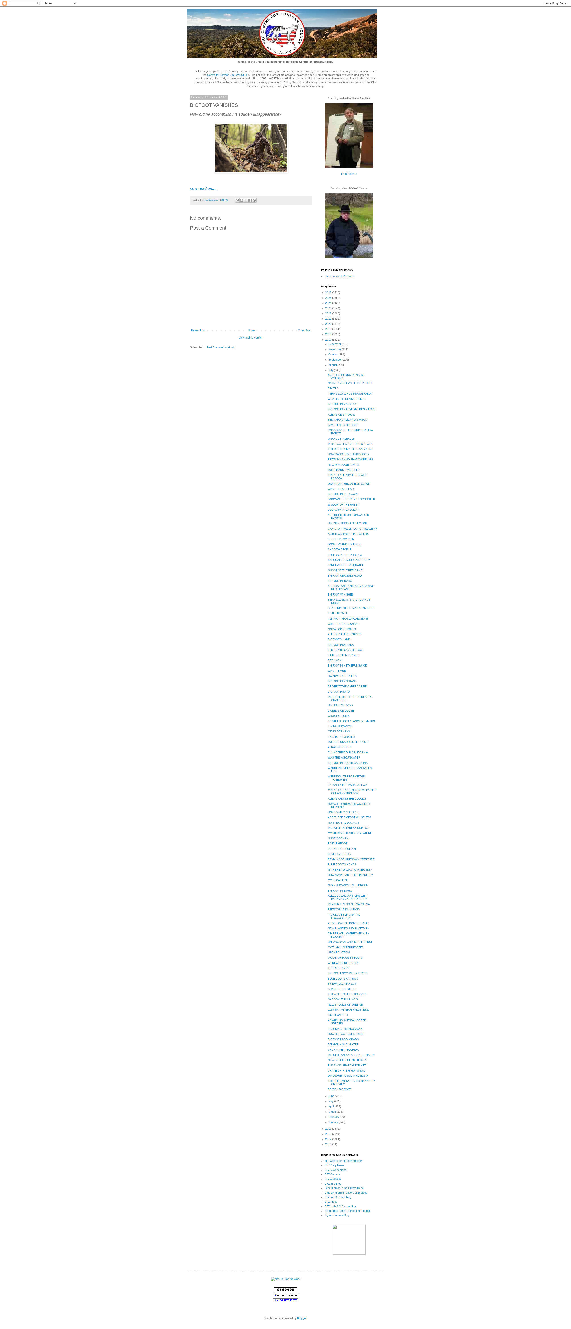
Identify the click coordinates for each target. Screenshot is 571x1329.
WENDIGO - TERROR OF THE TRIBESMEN (346, 778)
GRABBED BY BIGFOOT (343, 425)
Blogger (301, 1318)
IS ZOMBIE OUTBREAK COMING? (349, 828)
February (334, 1116)
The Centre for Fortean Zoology (343, 1160)
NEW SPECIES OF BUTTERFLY (347, 1060)
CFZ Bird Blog (333, 1183)
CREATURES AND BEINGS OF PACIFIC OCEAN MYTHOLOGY (352, 792)
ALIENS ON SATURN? (341, 414)
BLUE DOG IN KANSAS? (343, 978)
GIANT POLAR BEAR (341, 489)
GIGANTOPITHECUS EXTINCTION (349, 483)
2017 (328, 339)
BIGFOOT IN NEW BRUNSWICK (347, 665)
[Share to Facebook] (250, 200)
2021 (328, 318)
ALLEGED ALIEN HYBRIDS (344, 634)
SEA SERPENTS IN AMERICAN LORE (351, 608)
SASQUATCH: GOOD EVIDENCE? (349, 560)
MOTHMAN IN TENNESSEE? (346, 947)
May (331, 1101)
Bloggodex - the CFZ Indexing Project (347, 1210)
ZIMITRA (333, 388)
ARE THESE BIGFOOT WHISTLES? (349, 817)
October (333, 354)
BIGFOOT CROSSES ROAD (345, 575)
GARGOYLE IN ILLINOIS (343, 999)
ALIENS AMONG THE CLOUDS (347, 798)
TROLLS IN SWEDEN (341, 539)
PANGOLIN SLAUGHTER (343, 1044)
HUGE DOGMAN (338, 838)
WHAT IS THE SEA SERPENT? (346, 399)
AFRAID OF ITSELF (340, 747)
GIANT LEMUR (337, 671)
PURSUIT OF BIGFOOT (342, 848)
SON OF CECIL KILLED (342, 989)
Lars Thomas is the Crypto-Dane (344, 1188)
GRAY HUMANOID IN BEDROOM (348, 885)
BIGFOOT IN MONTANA (342, 681)
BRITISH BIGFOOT (339, 1089)
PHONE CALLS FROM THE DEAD (349, 923)
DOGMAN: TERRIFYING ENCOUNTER (351, 499)
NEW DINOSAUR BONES (343, 464)
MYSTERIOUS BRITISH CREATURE (350, 833)
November (335, 349)
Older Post (304, 330)
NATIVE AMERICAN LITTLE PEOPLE (350, 383)
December (335, 344)
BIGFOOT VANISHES (341, 594)
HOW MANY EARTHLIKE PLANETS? (350, 875)
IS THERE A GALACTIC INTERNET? (350, 869)
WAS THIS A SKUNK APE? (344, 757)
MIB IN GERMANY (339, 731)
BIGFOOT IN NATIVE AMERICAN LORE (352, 409)
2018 (328, 334)
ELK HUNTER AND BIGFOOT (346, 650)
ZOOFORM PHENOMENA (343, 509)
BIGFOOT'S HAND (339, 639)
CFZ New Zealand (336, 1170)
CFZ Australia (333, 1179)
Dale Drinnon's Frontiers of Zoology (346, 1192)
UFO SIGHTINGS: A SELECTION (347, 523)
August (332, 365)
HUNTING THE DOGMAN (343, 822)
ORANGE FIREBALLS (341, 438)
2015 (328, 1134)
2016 (328, 1128)
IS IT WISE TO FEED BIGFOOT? (347, 994)
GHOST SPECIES (339, 715)
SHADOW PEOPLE (339, 549)
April (331, 1106)
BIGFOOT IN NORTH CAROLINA (348, 763)
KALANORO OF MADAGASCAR (347, 785)
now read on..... (204, 188)
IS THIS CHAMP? (338, 968)
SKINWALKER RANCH (342, 983)
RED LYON (334, 660)
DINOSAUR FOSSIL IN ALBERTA (348, 1075)
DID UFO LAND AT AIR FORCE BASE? (351, 1055)
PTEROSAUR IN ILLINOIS (344, 909)
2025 (328, 297)
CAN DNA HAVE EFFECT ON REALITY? (352, 528)
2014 (328, 1139)
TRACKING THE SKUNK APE (346, 1028)
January (333, 1122)
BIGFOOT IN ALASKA (341, 644)
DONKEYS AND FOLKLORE (345, 544)
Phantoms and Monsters (339, 276)
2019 (328, 329)
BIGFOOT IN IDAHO (340, 581)
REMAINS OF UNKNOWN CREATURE (351, 859)
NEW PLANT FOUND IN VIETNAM (349, 928)
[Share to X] (246, 200)
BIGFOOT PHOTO (339, 691)
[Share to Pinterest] (254, 200)
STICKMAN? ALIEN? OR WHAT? (348, 419)
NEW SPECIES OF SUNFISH (345, 1004)
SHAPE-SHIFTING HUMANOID (347, 1070)
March (332, 1111)
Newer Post (198, 330)
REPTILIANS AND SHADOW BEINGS (350, 459)
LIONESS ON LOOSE (341, 710)
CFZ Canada (332, 1174)
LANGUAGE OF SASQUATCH (346, 565)
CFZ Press (331, 1201)
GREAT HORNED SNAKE (343, 623)
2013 (328, 1144)
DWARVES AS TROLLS (342, 676)
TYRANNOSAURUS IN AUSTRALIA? (350, 393)
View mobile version (251, 337)
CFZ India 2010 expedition (341, 1206)
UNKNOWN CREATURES (343, 812)
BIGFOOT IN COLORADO (343, 1039)
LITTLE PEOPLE (338, 613)
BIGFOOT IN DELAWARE (343, 494)
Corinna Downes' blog (338, 1197)
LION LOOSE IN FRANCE (343, 655)
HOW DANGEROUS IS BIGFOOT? (348, 454)
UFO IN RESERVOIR (340, 705)
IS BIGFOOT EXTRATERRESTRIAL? (350, 443)
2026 (328, 292)
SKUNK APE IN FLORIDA (343, 1049)
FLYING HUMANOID (340, 726)
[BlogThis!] (241, 200)
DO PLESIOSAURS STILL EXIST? (348, 742)
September (335, 359)
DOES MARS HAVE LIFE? (344, 470)
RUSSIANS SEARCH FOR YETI (347, 1065)
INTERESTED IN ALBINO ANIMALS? (350, 449)
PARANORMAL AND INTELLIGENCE (350, 942)
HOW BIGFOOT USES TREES (346, 1034)
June (331, 1096)
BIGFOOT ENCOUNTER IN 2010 (348, 973)
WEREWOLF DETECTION (344, 963)
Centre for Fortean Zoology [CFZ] (227, 75)
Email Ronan (349, 174)
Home (251, 330)
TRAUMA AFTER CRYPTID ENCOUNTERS (344, 916)
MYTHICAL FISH (338, 880)
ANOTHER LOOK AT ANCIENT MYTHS (351, 721)
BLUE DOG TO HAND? (342, 864)
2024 (328, 303)
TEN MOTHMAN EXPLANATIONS (348, 618)
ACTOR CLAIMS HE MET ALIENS (348, 533)
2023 (328, 308)
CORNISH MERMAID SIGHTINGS (348, 1009)
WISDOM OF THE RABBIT (344, 504)
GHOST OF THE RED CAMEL (346, 570)
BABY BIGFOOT (337, 843)
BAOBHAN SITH (338, 1015)
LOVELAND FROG (339, 854)
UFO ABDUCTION (339, 952)
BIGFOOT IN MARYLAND (343, 404)
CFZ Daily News (334, 1165)
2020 (328, 324)
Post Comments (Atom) (220, 347)
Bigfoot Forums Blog (337, 1215)
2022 (328, 313)
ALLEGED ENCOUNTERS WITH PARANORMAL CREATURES (347, 897)
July (331, 370)
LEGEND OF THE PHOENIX (345, 554)
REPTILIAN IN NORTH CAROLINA (349, 904)
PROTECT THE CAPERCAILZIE (347, 686)
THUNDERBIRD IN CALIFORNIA (348, 752)
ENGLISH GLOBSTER (341, 736)
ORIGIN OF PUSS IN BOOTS (345, 957)
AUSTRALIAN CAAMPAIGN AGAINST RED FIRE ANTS (350, 588)
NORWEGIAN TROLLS (342, 629)
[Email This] (237, 200)
